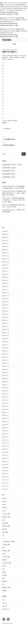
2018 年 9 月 (5, 464)
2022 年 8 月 (5, 369)
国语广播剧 (5, 532)
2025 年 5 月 (5, 277)
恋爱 (9, 128)
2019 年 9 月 (5, 449)
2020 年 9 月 (5, 424)
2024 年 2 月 (5, 323)
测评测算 (4, 560)
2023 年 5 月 (5, 351)
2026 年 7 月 (5, 234)
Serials (4, 510)
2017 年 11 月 (5, 480)
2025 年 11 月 (5, 259)
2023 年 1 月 (5, 363)
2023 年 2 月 (5, 360)
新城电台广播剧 (6, 550)
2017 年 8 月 (5, 486)
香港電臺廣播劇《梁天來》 (9, 171)
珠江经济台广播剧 (6, 563)
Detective (4, 501)
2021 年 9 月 (5, 387)
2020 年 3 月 (5, 437)
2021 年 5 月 (5, 400)
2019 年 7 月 (5, 455)
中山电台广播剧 (6, 514)
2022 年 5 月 (5, 375)
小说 (3, 538)
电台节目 (4, 566)
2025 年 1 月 (5, 289)
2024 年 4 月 (5, 317)
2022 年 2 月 (5, 381)
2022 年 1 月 (5, 384)
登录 (3, 600)
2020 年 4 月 (5, 434)
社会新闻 (4, 575)
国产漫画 (6, 128)
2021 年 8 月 (5, 391)
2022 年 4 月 (5, 378)
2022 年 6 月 (5, 372)
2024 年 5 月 (5, 314)
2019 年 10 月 (5, 446)
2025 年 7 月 (5, 271)
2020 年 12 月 (5, 415)
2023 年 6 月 (5, 348)
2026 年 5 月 (5, 240)
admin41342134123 (13, 49)
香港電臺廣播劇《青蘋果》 (9, 174)
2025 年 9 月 (5, 265)
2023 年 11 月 (5, 332)
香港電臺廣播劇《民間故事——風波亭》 (12, 164)
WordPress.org (6, 609)
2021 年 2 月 (5, 409)
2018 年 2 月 (5, 477)
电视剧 (4, 572)
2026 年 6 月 (5, 237)
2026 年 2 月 (5, 249)
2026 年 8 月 (5, 231)
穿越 (3, 578)
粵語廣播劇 (6, 40)
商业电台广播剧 (6, 526)
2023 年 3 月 (5, 357)
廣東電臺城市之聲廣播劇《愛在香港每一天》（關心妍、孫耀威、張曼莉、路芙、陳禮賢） (14, 193)
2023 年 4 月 (5, 354)
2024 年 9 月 (5, 302)
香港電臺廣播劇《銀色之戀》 (9, 167)
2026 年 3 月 (5, 246)
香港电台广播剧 (6, 587)
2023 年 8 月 (5, 341)
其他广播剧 (5, 523)
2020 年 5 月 (5, 431)
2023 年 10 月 (5, 335)
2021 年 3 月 (5, 406)
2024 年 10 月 (5, 299)
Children (4, 498)
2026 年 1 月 (5, 252)
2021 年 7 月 (5, 394)
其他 (3, 520)
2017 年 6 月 (5, 489)
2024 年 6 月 (5, 311)
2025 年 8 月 (5, 268)
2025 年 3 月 (5, 283)
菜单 (15, 44)
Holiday (4, 504)
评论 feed (4, 606)
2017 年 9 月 (5, 483)
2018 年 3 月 (5, 473)
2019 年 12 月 (5, 443)
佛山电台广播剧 (6, 517)
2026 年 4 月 (5, 243)
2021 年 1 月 (5, 412)
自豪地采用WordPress (7, 623)
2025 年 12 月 (5, 256)
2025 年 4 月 (5, 280)
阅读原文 (4, 122)
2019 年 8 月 (5, 452)
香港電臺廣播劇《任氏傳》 (9, 177)
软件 (3, 584)
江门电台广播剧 (6, 556)
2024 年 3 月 (5, 320)
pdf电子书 (4, 507)
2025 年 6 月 (5, 274)
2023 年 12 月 (5, 329)
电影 (3, 569)
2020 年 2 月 (5, 440)
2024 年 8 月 (5, 305)
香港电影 (4, 590)
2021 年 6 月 (5, 397)
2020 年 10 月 (5, 421)
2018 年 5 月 (5, 470)
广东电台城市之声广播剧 (8, 541)
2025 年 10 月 (5, 262)
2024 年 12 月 (5, 292)
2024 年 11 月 (5, 295)
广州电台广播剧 (6, 544)
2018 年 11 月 (5, 461)
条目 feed (4, 603)
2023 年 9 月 (5, 338)
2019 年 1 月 (5, 458)
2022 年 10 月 (5, 366)
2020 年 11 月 (5, 418)
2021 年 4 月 (5, 403)
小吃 (3, 535)
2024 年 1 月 (5, 326)
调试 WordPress (20, 8)
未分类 (4, 553)
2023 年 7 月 (5, 345)
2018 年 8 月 (5, 467)
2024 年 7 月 (5, 308)
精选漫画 (4, 581)
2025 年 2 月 (5, 286)
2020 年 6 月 (5, 427)
